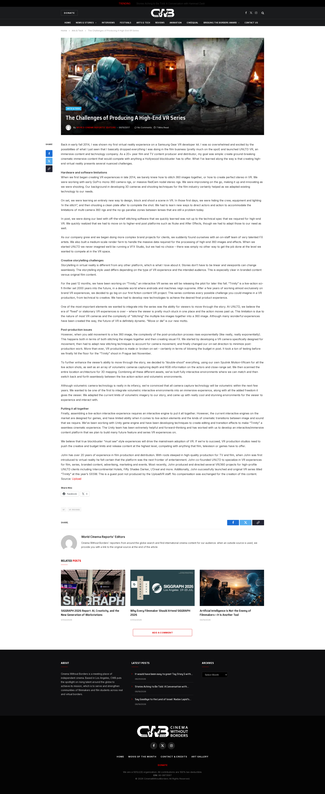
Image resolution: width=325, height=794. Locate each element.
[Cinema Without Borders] (162, 13)
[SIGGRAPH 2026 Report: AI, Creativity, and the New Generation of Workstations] (93, 588)
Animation (176, 22)
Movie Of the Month (142, 756)
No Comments (144, 127)
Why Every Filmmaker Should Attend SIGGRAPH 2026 (160, 613)
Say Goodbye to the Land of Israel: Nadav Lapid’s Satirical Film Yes (162, 699)
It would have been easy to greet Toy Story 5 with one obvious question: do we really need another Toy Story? (164, 674)
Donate (69, 13)
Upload (76, 478)
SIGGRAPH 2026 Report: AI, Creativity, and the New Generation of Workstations (90, 613)
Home (67, 22)
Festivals (125, 22)
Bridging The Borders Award (220, 22)
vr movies (74, 509)
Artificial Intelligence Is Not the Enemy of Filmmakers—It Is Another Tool (225, 613)
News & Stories (85, 22)
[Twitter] (49, 161)
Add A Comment (162, 632)
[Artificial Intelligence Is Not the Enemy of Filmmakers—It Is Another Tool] (232, 588)
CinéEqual (192, 22)
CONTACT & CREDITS (174, 756)
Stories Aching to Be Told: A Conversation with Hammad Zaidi (170, 3)
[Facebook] (49, 153)
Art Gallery (199, 756)
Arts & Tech (143, 22)
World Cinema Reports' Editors (96, 127)
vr (64, 509)
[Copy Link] (49, 168)
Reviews (160, 22)
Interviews (108, 22)
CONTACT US (251, 22)
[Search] (262, 13)
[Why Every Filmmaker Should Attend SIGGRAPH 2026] (162, 588)
